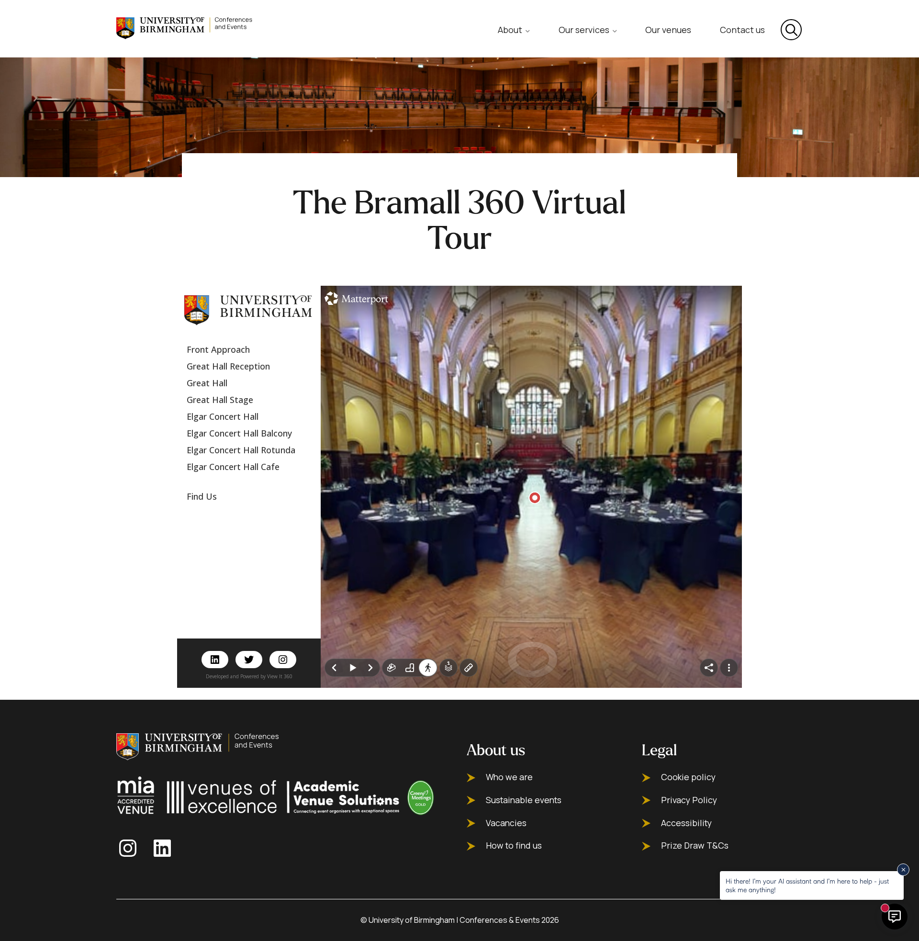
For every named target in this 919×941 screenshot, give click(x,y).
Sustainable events (523, 800)
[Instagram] (130, 848)
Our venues (668, 29)
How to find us (514, 845)
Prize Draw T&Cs (694, 845)
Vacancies (506, 823)
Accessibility (686, 823)
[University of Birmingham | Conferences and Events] (185, 27)
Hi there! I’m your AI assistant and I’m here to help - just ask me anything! (807, 885)
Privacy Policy (689, 800)
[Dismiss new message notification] (903, 869)
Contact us (742, 29)
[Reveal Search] (791, 29)
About (510, 29)
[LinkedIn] (165, 848)
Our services (584, 29)
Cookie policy (688, 777)
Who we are (509, 777)
